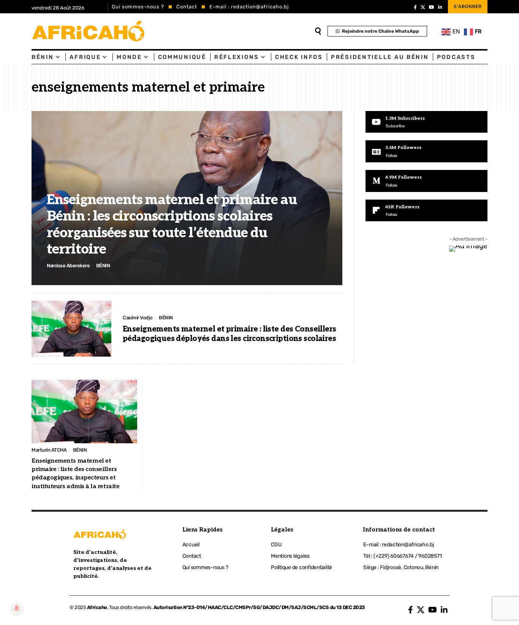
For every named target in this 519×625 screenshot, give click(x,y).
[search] (318, 31)
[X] (423, 7)
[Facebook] (415, 7)
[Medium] (426, 181)
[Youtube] (426, 122)
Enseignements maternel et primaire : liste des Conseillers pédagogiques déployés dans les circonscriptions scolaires (229, 334)
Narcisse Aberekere (68, 265)
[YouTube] (431, 7)
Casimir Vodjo (138, 317)
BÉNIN (103, 265)
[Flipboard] (426, 211)
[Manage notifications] (17, 608)
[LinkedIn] (440, 7)
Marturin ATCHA (49, 450)
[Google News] (426, 151)
